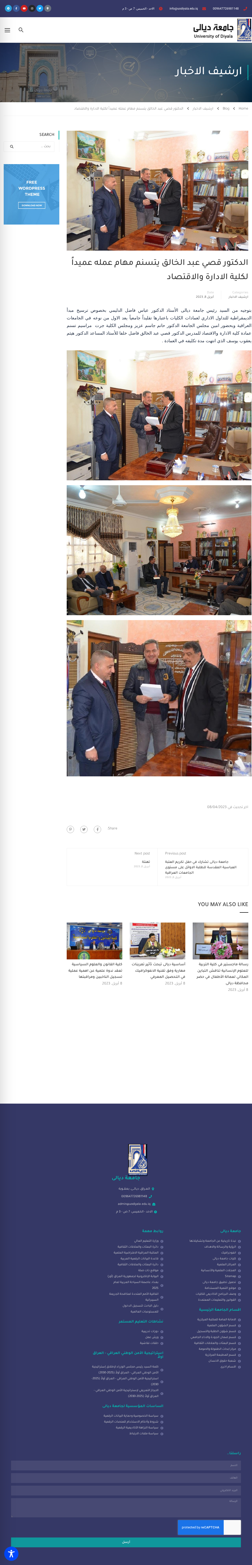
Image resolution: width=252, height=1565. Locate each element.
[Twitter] (39, 8)
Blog (226, 109)
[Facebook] (97, 829)
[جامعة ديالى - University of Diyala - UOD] (221, 30)
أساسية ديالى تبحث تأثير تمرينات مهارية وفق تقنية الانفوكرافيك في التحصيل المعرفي (158, 971)
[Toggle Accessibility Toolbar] (11, 1553)
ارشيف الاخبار (203, 109)
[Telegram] (8, 8)
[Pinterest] (70, 829)
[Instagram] (32, 8)
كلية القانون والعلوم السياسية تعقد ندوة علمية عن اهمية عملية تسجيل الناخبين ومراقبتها (95, 971)
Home (243, 109)
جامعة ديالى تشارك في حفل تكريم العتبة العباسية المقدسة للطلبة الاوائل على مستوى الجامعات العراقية (200, 867)
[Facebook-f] (16, 8)
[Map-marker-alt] (47, 8)
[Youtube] (24, 8)
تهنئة (146, 862)
